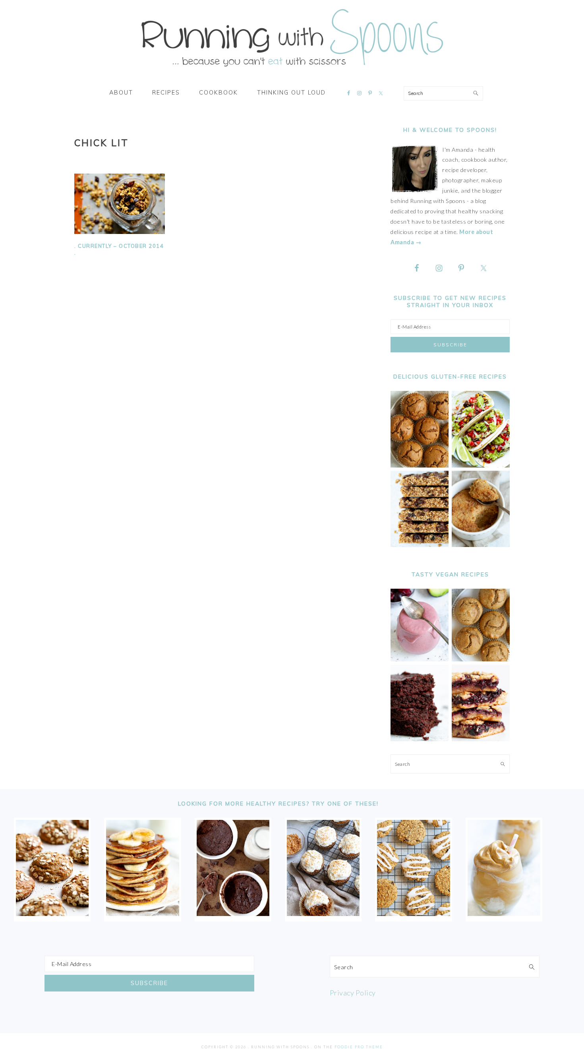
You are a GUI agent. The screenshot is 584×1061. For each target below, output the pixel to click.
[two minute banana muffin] (481, 544)
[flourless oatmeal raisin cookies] (413, 913)
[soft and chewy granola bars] (420, 544)
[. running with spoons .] (292, 69)
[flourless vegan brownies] (420, 739)
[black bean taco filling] (481, 465)
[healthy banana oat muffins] (52, 913)
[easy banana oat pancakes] (142, 913)
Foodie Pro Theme (359, 1047)
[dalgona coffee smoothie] (504, 913)
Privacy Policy (353, 992)
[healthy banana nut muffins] (481, 659)
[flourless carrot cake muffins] (323, 913)
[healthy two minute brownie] (233, 913)
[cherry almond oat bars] (481, 739)
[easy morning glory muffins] (420, 465)
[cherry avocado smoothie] (420, 659)
